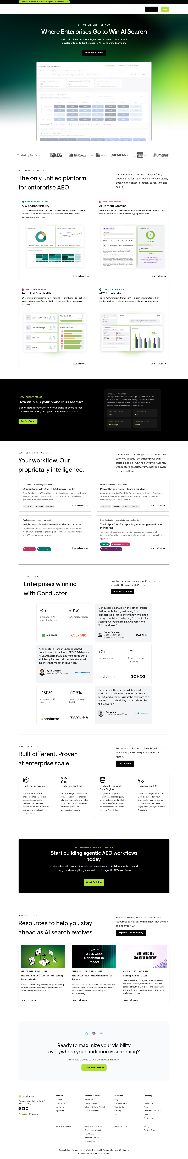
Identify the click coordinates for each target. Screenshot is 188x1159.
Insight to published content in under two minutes (52, 524)
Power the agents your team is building (122, 489)
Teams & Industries (93, 1096)
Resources (118, 1096)
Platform (59, 1096)
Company (148, 1096)
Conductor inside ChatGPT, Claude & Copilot (49, 489)
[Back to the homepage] (30, 9)
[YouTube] (27, 1108)
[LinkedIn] (23, 1108)
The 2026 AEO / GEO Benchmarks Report (92, 978)
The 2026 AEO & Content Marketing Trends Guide (42, 978)
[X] (20, 1108)
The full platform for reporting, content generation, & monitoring (131, 526)
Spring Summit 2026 (135, 976)
